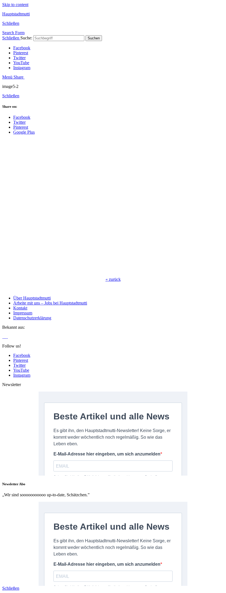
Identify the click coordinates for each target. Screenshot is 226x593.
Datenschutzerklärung (32, 318)
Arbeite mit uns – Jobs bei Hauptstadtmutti (50, 303)
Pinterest (20, 52)
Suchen (94, 38)
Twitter (19, 57)
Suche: (26, 38)
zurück (113, 279)
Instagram (21, 67)
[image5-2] (90, 270)
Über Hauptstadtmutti (32, 298)
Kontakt (20, 308)
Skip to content (15, 4)
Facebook (21, 47)
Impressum (22, 313)
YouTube (21, 62)
